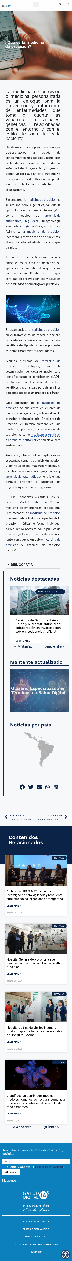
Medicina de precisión (36, 502)
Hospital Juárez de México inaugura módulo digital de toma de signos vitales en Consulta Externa (34, 1031)
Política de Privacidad (49, 1166)
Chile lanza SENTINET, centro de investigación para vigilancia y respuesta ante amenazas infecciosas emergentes (35, 895)
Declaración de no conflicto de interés (36, 1244)
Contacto (36, 1252)
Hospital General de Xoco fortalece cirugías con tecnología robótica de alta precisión (34, 963)
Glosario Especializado (36, 1229)
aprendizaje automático (24, 440)
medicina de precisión (41, 199)
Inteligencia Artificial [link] (45, 434)
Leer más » (22, 641)
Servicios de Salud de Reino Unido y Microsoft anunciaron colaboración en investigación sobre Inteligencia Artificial (38, 625)
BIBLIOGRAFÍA (22, 564)
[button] (36, 4)
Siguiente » (54, 646)
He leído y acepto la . (34, 1166)
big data (31, 221)
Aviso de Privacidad (36, 1236)
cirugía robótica (31, 226)
